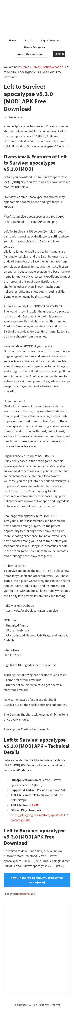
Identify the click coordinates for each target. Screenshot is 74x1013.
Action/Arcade (26, 893)
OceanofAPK (37, 19)
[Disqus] (37, 947)
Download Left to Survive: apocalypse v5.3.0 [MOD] (37, 880)
